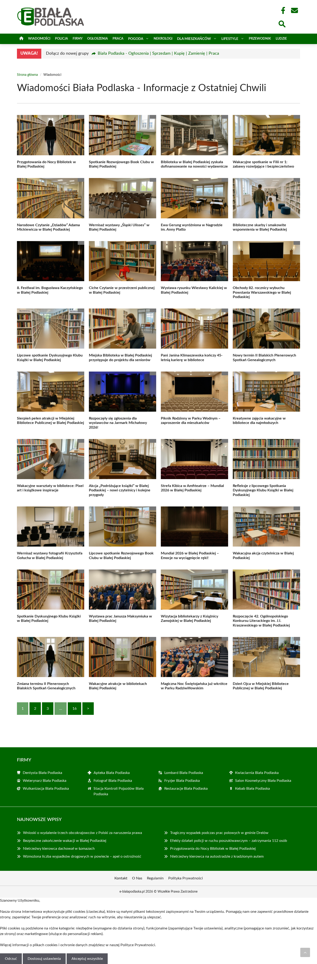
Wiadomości (39, 38)
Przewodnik (260, 38)
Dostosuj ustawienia (44, 959)
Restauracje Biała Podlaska (186, 788)
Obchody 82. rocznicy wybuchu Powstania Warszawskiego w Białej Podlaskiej (262, 292)
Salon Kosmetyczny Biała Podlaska (263, 781)
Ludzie (281, 38)
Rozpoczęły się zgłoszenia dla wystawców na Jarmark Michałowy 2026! (118, 423)
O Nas (137, 878)
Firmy (78, 38)
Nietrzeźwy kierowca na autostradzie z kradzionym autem (217, 856)
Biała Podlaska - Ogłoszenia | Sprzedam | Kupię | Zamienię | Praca (158, 53)
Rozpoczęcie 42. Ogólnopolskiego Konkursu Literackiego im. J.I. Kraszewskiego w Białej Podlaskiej (261, 620)
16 (74, 708)
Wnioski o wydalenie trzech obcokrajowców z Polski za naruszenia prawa (82, 833)
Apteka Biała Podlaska (112, 773)
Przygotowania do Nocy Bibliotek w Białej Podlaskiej (213, 848)
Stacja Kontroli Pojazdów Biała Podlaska (119, 791)
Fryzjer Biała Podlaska (182, 781)
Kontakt (120, 878)
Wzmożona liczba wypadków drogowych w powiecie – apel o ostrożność (82, 856)
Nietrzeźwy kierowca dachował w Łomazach (59, 848)
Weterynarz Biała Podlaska (44, 781)
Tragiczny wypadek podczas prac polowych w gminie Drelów (219, 833)
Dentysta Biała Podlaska (42, 773)
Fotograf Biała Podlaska (113, 781)
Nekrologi (163, 38)
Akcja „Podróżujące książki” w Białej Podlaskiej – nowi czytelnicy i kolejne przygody (119, 490)
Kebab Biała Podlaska (252, 788)
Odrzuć (11, 959)
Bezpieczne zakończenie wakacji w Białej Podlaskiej (64, 841)
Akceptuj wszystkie (87, 959)
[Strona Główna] (21, 39)
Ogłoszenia (97, 38)
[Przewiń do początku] (305, 952)
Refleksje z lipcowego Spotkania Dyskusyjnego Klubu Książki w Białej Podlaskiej (263, 490)
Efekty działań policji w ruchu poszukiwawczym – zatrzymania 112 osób (228, 841)
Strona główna (27, 74)
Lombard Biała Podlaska (183, 773)
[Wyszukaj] (282, 23)
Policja (61, 38)
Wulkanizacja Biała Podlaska (46, 788)
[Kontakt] (294, 10)
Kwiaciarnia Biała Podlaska (257, 773)
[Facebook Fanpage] (282, 10)
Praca (118, 38)
